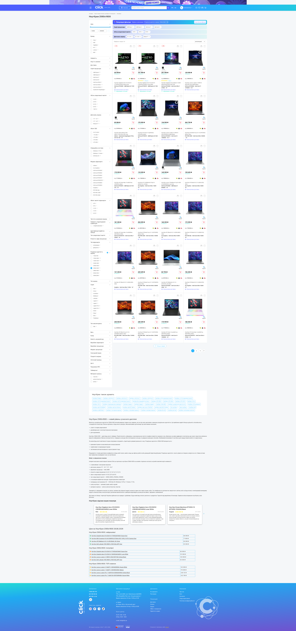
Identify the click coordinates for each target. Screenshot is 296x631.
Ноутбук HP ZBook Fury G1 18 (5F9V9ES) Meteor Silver (148, 333)
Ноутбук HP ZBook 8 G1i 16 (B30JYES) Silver (194, 183)
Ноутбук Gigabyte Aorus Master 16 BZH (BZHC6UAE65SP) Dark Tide (171, 83)
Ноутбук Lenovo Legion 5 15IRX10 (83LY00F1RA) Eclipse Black (193, 83)
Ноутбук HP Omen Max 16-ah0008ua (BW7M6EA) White (123, 233)
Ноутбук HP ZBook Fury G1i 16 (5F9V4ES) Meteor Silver (195, 133)
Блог (181, 594)
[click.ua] (102, 8)
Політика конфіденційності (187, 601)
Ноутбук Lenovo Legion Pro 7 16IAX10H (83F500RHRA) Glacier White (110, 575)
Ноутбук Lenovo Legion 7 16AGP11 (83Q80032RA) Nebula (107, 570)
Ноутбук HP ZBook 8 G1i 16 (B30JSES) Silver (123, 283)
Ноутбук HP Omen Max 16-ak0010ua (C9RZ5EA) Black (123, 183)
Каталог (125, 7)
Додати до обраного (134, 46)
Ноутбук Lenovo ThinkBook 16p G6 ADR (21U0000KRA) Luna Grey (171, 183)
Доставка (153, 602)
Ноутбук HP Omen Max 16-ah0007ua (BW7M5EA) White (194, 333)
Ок (108, 30)
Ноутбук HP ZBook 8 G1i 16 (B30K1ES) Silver (194, 233)
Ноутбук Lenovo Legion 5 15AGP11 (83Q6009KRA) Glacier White (109, 567)
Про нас (182, 591)
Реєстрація (153, 594)
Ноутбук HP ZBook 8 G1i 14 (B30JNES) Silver (170, 233)
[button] (130, 27)
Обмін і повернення (155, 609)
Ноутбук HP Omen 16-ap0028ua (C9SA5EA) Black (146, 133)
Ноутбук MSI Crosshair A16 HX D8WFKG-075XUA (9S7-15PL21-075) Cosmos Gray (113, 538)
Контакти (182, 596)
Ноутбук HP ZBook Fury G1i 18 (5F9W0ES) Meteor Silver (121, 333)
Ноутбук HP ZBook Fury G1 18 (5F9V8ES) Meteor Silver (148, 233)
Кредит (152, 606)
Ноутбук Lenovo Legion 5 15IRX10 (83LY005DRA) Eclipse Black (169, 133)
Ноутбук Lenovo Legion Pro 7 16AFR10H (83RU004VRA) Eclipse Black (110, 572)
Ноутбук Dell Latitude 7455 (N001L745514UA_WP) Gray (121, 133)
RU (175, 7)
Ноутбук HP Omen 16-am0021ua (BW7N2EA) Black (169, 333)
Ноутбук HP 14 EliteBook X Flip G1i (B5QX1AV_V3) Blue (146, 183)
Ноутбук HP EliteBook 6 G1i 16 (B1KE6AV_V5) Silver (168, 283)
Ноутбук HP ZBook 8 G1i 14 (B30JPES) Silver (194, 283)
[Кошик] (133, 72)
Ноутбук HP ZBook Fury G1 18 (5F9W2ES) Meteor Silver (148, 283)
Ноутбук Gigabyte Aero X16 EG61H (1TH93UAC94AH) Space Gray (122, 83)
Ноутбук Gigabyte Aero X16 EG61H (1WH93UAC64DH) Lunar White (146, 83)
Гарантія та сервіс (155, 611)
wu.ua (167, 627)
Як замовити (153, 591)
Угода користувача (185, 598)
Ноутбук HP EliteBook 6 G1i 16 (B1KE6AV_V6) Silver (105, 541)
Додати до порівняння (131, 46)
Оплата (152, 604)
